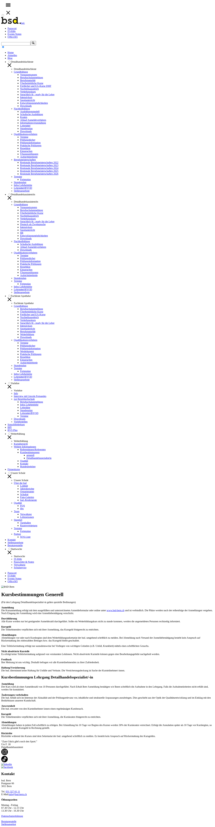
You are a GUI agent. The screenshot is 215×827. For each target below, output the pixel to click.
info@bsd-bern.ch (18, 794)
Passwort (12, 28)
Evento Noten (14, 34)
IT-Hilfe (12, 31)
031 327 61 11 (13, 791)
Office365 (13, 37)
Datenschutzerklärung (12, 816)
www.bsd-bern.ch (115, 610)
